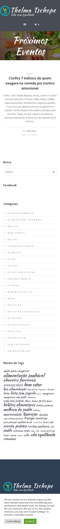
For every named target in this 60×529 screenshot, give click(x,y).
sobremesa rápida (21, 431)
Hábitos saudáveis (44, 405)
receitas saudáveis (38, 426)
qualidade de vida (25, 422)
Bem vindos (16, 233)
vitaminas (9, 438)
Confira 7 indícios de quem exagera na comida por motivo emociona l (30, 83)
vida (26, 435)
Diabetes (14, 252)
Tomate (20, 435)
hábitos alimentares (19, 405)
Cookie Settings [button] (13, 521)
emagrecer (48, 393)
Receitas (14, 331)
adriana (31, 131)
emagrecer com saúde (14, 397)
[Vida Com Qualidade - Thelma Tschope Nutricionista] (30, 11)
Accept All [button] (30, 521)
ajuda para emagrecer (16, 370)
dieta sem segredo (23, 393)
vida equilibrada (42, 435)
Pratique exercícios (35, 418)
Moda (12, 298)
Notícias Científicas (24, 311)
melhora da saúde (17, 409)
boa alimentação (14, 389)
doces (39, 394)
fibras (27, 401)
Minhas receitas (20, 292)
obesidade (43, 414)
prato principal (10, 422)
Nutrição (15, 318)
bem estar (33, 384)
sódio (37, 431)
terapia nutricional (47, 431)
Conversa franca (21, 246)
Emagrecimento (20, 279)
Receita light (48, 422)
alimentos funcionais (19, 380)
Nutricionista (19, 324)
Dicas (12, 259)
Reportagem (17, 338)
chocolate (50, 390)
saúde (7, 430)
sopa (32, 431)
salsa (52, 427)
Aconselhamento (21, 213)
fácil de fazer (45, 401)
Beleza (13, 226)
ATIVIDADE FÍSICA (13, 385)
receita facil (37, 422)
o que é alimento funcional (13, 419)
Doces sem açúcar (22, 272)
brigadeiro (42, 390)
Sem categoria (19, 344)
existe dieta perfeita (13, 401)
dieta (6, 393)
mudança (36, 410)
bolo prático (32, 390)
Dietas (13, 265)
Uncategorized (19, 351)
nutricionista (12, 414)
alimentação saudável (23, 375)
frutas (35, 401)
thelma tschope (9, 435)
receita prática (15, 426)
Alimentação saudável (25, 219)
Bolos (12, 239)
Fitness (13, 285)
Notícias (14, 305)
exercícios (31, 397)
